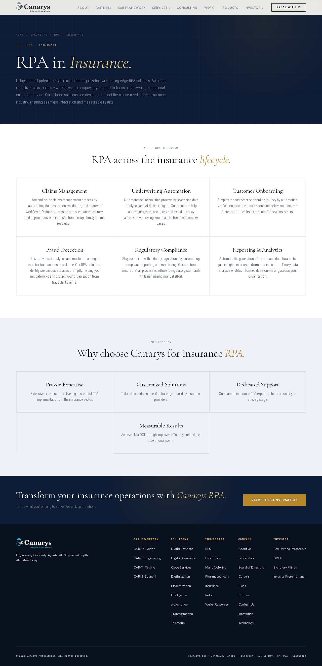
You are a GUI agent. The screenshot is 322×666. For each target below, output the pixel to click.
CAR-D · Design (144, 549)
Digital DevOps (182, 549)
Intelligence (179, 595)
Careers (243, 576)
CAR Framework (132, 8)
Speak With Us (288, 7)
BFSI (208, 549)
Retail (209, 595)
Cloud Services (181, 567)
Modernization (181, 586)
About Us (244, 549)
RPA (57, 34)
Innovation (245, 614)
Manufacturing (215, 567)
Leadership (246, 558)
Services (160, 8)
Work (209, 8)
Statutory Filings (285, 567)
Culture (243, 595)
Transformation (182, 614)
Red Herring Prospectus (289, 549)
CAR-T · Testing (144, 567)
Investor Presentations (288, 576)
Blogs (242, 586)
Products (229, 8)
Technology (246, 623)
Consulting (187, 8)
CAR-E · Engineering (147, 558)
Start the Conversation (274, 500)
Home (20, 34)
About (83, 8)
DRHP (277, 558)
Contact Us (246, 604)
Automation (179, 604)
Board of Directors (251, 567)
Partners (103, 8)
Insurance (212, 586)
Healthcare (213, 558)
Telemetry (178, 623)
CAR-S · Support (145, 576)
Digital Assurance (183, 558)
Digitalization (180, 576)
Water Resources (216, 604)
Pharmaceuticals (217, 576)
